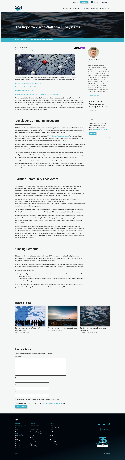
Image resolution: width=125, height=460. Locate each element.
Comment (18, 356)
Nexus (17, 438)
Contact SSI (84, 2)
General (24, 50)
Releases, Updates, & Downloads (38, 434)
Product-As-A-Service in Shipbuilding (26, 87)
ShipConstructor (19, 444)
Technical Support (34, 429)
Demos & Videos (34, 442)
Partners (52, 434)
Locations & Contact (55, 428)
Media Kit (52, 440)
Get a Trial (32, 428)
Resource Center (34, 425)
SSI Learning (85, 8)
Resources (94, 8)
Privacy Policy (47, 403)
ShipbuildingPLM (19, 448)
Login (16, 453)
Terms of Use (53, 442)
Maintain (17, 431)
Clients (51, 436)
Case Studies (33, 440)
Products (76, 8)
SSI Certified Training (21, 436)
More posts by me (94, 95)
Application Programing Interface (59, 136)
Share (83, 48)
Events (51, 431)
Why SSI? (17, 423)
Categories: (18, 50)
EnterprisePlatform (20, 446)
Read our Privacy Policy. (100, 129)
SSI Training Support (35, 431)
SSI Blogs (17, 440)
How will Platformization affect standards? (28, 83)
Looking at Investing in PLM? (24, 90)
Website (17, 392)
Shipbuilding (67, 8)
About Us (103, 8)
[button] (105, 2)
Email (17, 385)
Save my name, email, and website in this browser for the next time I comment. (38, 399)
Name (17, 377)
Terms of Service (57, 403)
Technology (30, 50)
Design (17, 428)
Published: (18, 47)
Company (52, 425)
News (51, 429)
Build (16, 429)
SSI (109, 453)
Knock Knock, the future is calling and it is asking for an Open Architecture (37, 94)
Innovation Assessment (36, 436)
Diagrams (32, 444)
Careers (52, 438)
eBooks (32, 438)
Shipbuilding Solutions (21, 425)
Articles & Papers (34, 446)
